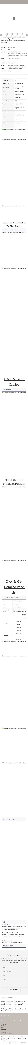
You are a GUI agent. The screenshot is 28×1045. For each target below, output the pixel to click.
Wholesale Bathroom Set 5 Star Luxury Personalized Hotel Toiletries (21, 1010)
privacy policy (4, 1039)
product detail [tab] (14, 77)
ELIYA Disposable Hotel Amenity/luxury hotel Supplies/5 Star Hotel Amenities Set (7, 1010)
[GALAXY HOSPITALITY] (16, 1021)
